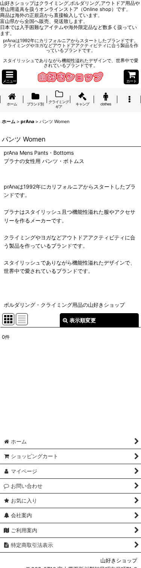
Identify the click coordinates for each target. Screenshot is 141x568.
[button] (9, 77)
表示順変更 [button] (83, 320)
